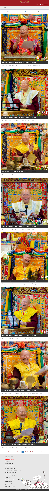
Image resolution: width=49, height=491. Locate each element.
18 (17, 451)
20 (22, 451)
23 (30, 451)
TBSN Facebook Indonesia (10, 468)
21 (25, 451)
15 (10, 451)
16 (12, 451)
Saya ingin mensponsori (9, 456)
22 (27, 451)
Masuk (37, 4)
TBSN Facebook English (9, 466)
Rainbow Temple (8, 477)
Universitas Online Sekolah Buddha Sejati (13, 470)
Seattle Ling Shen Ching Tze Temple (12, 475)
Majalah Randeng (8, 483)
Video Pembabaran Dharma (23, 11)
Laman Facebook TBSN (9, 465)
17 (15, 451)
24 (32, 451)
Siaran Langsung (8, 474)
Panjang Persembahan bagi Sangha (12, 457)
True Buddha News (8, 481)
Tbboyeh (6, 484)
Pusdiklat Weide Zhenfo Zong (10, 472)
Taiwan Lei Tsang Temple (9, 479)
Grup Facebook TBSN (9, 463)
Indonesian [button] (46, 4)
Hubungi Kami (7, 461)
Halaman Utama (4, 11)
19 (20, 451)
